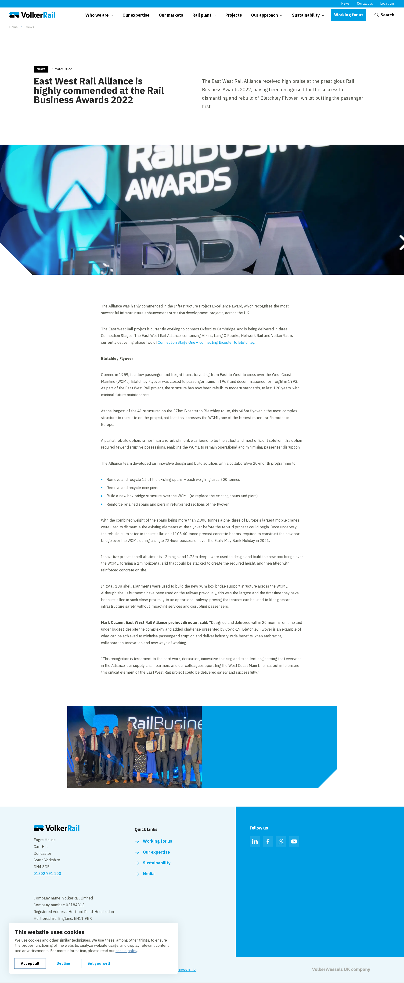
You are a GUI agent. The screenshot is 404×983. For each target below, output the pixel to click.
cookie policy (126, 950)
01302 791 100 (47, 873)
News (345, 3)
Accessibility (185, 969)
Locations (387, 3)
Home (13, 27)
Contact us (365, 3)
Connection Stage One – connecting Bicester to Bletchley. (206, 342)
